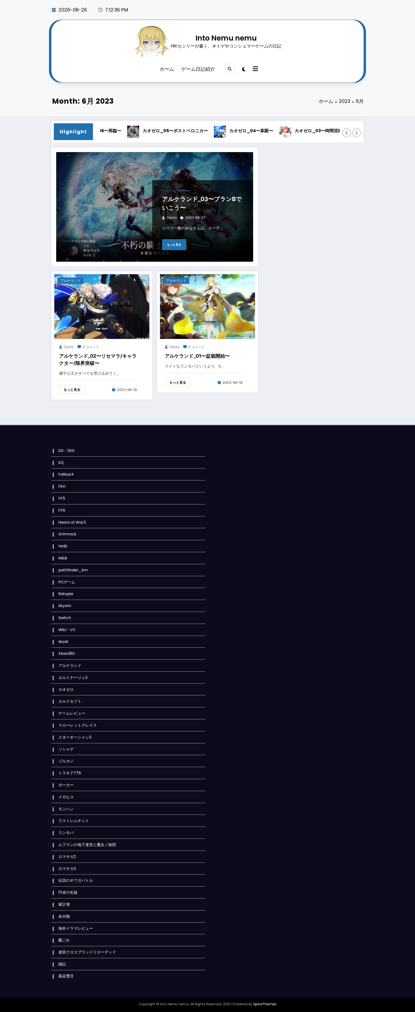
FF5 (61, 498)
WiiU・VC (67, 630)
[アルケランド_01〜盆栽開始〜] (207, 306)
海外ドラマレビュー (75, 928)
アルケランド (169, 190)
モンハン (66, 809)
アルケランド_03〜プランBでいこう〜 (202, 203)
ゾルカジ (66, 761)
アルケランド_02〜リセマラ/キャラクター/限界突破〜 (98, 359)
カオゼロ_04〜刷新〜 (231, 131)
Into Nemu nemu (226, 38)
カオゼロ (66, 689)
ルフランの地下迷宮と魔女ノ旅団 (87, 844)
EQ (61, 462)
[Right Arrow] (357, 133)
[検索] (229, 69)
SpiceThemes (264, 1004)
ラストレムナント (73, 820)
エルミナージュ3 (72, 677)
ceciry (172, 217)
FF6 (61, 510)
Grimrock (67, 534)
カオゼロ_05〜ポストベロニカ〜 (155, 131)
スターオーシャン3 (74, 737)
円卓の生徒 (68, 892)
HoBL (62, 546)
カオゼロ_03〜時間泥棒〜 (300, 131)
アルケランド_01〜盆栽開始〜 (197, 356)
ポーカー (66, 785)
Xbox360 (66, 653)
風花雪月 (66, 976)
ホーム (167, 69)
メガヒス (66, 797)
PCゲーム (66, 582)
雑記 (62, 964)
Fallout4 (66, 474)
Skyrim (64, 606)
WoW (63, 642)
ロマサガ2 (67, 856)
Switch (64, 618)
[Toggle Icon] (255, 69)
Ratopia (65, 594)
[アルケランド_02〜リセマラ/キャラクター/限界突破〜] (101, 306)
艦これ (64, 940)
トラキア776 (69, 773)
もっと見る (174, 244)
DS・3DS (66, 450)
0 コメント (91, 347)
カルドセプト (69, 701)
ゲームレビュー (71, 713)
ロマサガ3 (67, 868)
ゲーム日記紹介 (198, 69)
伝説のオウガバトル (75, 880)
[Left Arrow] (347, 133)
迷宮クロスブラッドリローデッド (87, 952)
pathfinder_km (73, 570)
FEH (61, 486)
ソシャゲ (66, 749)
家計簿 (64, 904)
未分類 (64, 916)
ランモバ (66, 832)
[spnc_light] (244, 69)
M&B (62, 558)
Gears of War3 (72, 522)
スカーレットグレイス (77, 725)
